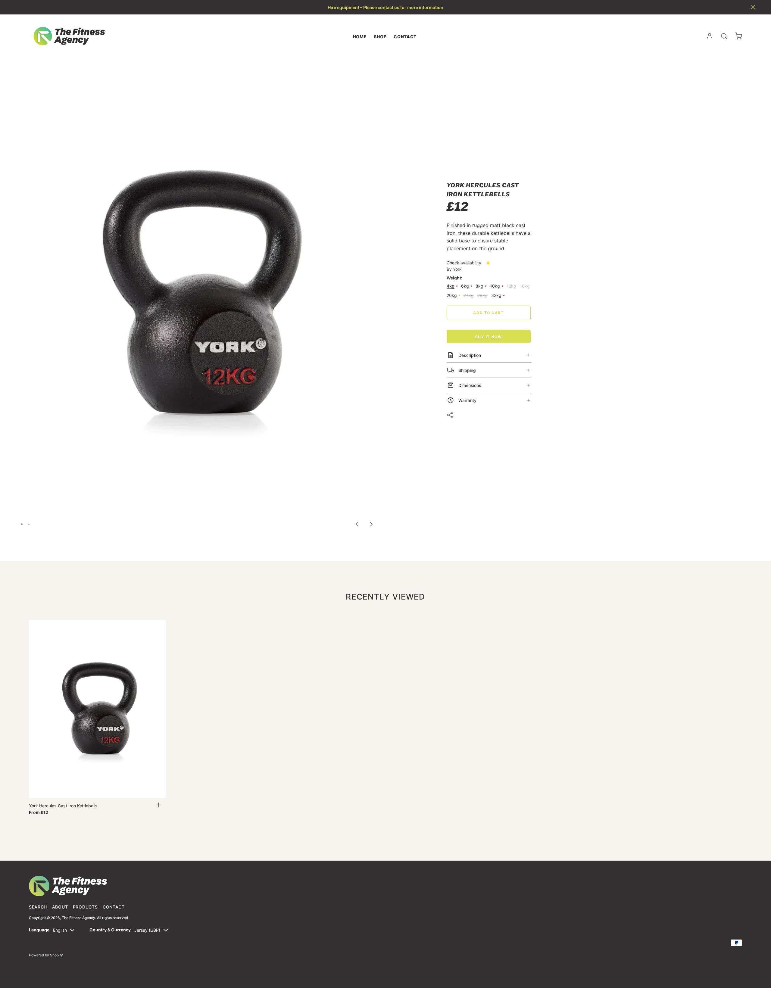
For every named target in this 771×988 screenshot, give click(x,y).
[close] (724, 36)
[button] (753, 7)
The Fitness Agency (78, 917)
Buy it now (488, 337)
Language (39, 929)
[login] (709, 36)
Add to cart (488, 312)
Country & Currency (110, 929)
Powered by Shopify (46, 955)
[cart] (738, 36)
